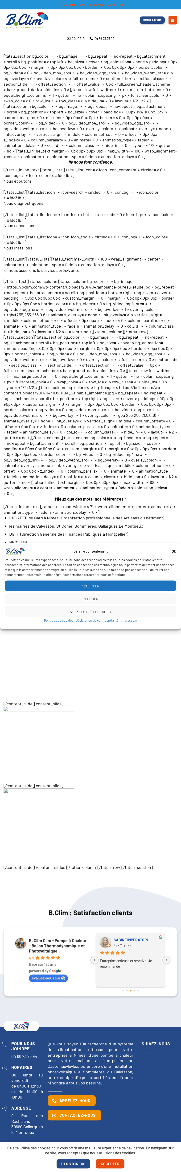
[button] (174, 551)
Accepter (90, 586)
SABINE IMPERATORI (131, 939)
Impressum (129, 620)
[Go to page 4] (138, 990)
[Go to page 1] (127, 990)
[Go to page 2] (131, 991)
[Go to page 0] (122, 990)
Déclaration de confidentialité (97, 620)
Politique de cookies (58, 620)
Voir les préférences (90, 612)
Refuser (90, 599)
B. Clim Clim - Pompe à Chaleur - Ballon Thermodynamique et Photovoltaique (57, 945)
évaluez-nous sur (46, 977)
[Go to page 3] (134, 990)
